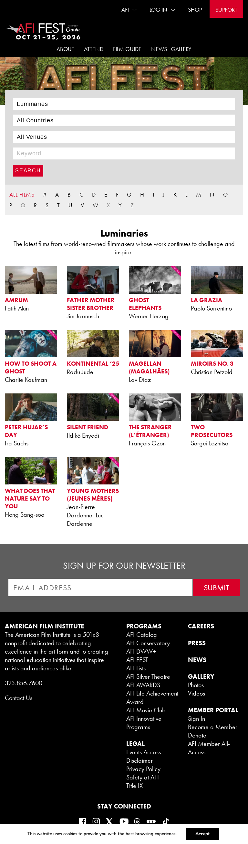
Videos (196, 693)
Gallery (181, 49)
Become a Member (212, 727)
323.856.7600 (23, 683)
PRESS (197, 643)
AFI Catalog (141, 634)
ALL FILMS (22, 194)
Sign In (196, 718)
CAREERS (201, 626)
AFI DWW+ (141, 651)
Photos (196, 685)
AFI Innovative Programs (143, 722)
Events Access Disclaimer (143, 756)
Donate (197, 735)
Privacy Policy (143, 769)
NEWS (197, 660)
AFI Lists (136, 668)
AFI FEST (137, 660)
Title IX (134, 785)
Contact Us (18, 698)
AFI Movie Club (146, 710)
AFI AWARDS (143, 685)
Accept (202, 834)
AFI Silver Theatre (148, 676)
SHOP (195, 9)
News (159, 49)
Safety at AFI (142, 777)
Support (226, 9)
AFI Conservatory (148, 643)
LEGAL (135, 743)
